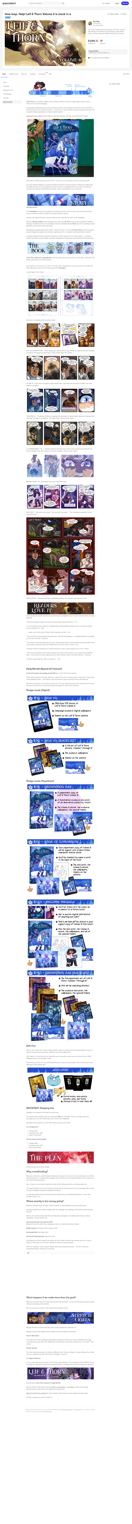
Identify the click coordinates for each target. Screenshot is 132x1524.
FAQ (50, 74)
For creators (106, 3)
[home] (9, 3)
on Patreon (70, 1387)
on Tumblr (52, 1387)
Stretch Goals (7, 102)
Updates (32, 74)
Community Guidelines (66, 1409)
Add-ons (24, 74)
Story (4, 74)
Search (127, 74)
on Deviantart (60, 1387)
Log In (117, 3)
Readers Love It (8, 90)
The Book (6, 86)
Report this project (47, 1411)
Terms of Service (78, 1409)
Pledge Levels (13, 74)
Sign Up (125, 3)
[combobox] (46, 3)
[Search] (63, 3)
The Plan (6, 98)
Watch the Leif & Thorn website (36, 1393)
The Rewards (7, 94)
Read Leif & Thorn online (34, 116)
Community (42, 74)
